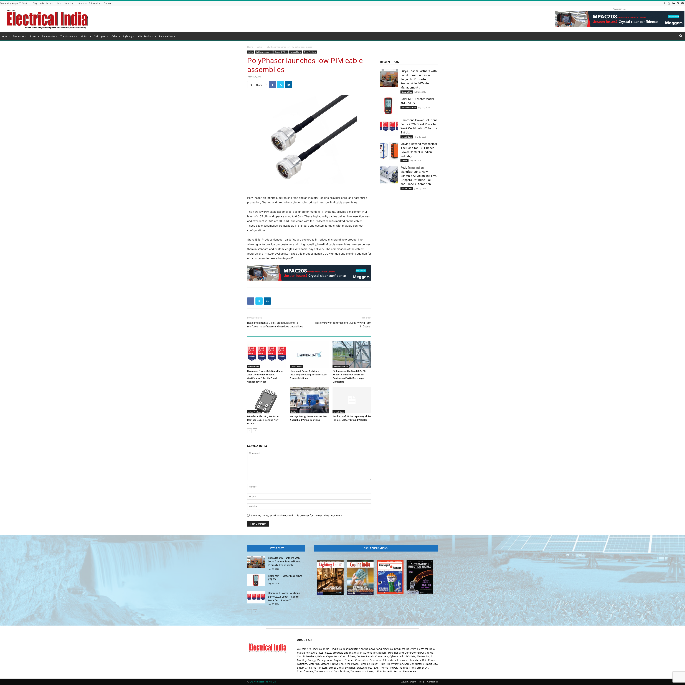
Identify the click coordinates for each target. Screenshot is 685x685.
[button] (680, 36)
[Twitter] (678, 3)
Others (404, 160)
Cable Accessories (264, 52)
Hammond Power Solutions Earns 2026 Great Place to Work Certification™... (284, 597)
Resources (18, 36)
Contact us (432, 681)
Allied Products (145, 36)
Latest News (295, 52)
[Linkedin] (674, 3)
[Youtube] (682, 3)
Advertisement (47, 3)
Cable (114, 36)
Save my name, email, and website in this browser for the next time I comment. (297, 515)
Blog (35, 3)
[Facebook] (665, 3)
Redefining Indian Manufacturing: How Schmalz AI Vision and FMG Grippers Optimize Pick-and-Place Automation (418, 176)
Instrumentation (341, 366)
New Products (310, 52)
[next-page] (255, 430)
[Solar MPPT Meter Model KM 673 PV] (389, 106)
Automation (407, 188)
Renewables (48, 36)
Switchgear (100, 36)
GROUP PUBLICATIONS (376, 548)
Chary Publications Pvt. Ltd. (263, 681)
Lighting (127, 36)
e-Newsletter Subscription (88, 3)
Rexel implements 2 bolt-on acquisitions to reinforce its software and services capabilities (275, 324)
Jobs (59, 3)
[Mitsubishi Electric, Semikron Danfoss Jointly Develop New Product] (266, 400)
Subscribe (68, 3)
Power (33, 36)
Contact (107, 3)
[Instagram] (669, 3)
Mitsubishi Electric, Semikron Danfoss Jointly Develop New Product (262, 420)
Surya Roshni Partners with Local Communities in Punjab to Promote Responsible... (286, 562)
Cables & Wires (281, 52)
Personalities (166, 36)
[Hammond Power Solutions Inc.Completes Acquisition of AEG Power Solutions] (309, 354)
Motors (84, 36)
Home (4, 36)
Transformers (67, 36)
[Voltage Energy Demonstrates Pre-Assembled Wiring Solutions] (309, 400)
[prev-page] (249, 430)
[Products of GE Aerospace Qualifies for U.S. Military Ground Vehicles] (352, 400)
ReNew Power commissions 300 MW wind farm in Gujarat (343, 324)
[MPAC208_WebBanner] (309, 273)
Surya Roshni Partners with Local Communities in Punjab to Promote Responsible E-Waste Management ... (418, 79)
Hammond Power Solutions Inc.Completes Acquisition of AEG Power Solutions (308, 375)
